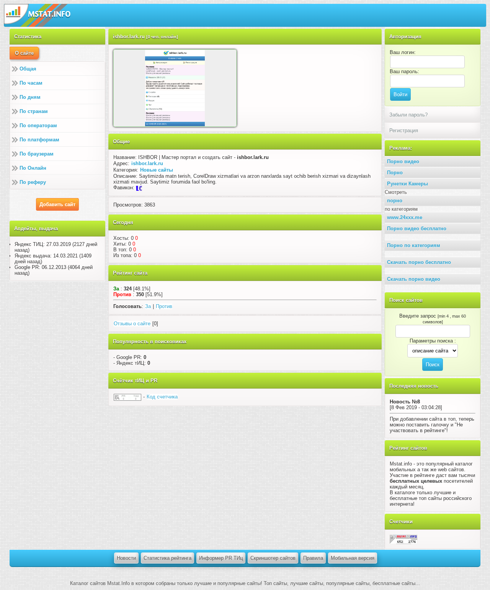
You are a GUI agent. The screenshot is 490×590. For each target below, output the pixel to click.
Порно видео (403, 161)
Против (164, 306)
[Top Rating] (403, 539)
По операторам (38, 125)
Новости (126, 558)
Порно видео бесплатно (416, 228)
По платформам (39, 140)
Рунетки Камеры (407, 184)
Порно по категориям (413, 245)
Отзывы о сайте (132, 323)
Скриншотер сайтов (273, 558)
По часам (31, 83)
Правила (313, 558)
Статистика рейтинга (167, 558)
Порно (395, 172)
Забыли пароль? (408, 115)
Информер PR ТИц (221, 558)
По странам (34, 111)
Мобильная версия (352, 558)
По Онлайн (33, 168)
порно (394, 200)
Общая (28, 69)
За (148, 306)
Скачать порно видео (413, 279)
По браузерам (37, 154)
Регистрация (403, 130)
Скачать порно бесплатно (419, 262)
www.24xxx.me (404, 217)
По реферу (33, 182)
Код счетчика (162, 397)
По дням (30, 97)
